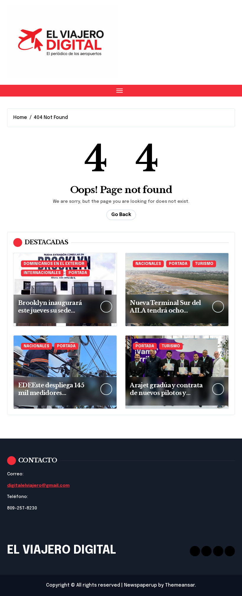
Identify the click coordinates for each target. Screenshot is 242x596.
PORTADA (77, 273)
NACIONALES (148, 264)
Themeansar (180, 585)
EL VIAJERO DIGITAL (61, 550)
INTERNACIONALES (42, 273)
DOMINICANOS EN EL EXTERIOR (54, 264)
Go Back (121, 214)
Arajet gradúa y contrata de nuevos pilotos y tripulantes (166, 393)
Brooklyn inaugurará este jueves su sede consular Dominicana (50, 310)
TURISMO (204, 264)
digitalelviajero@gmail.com (38, 486)
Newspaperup (140, 585)
